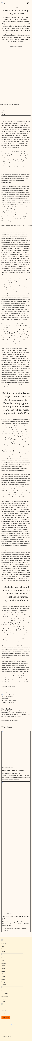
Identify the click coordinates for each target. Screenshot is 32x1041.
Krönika (3, 979)
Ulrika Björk (9, 914)
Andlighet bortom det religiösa (13, 770)
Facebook (3, 1010)
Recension (4, 914)
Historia (3, 946)
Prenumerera (4, 993)
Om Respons (4, 990)
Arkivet (3, 1001)
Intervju (3, 982)
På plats (3, 974)
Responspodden (5, 998)
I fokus (17, 7)
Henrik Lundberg (18, 46)
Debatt (3, 968)
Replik (3, 971)
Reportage (3, 984)
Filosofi (3, 114)
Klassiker (4, 767)
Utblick (3, 965)
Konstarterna (4, 949)
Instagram (3, 1013)
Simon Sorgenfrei (9, 767)
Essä (2, 960)
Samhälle (3, 943)
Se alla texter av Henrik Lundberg (9, 720)
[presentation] (16, 739)
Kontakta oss (4, 996)
